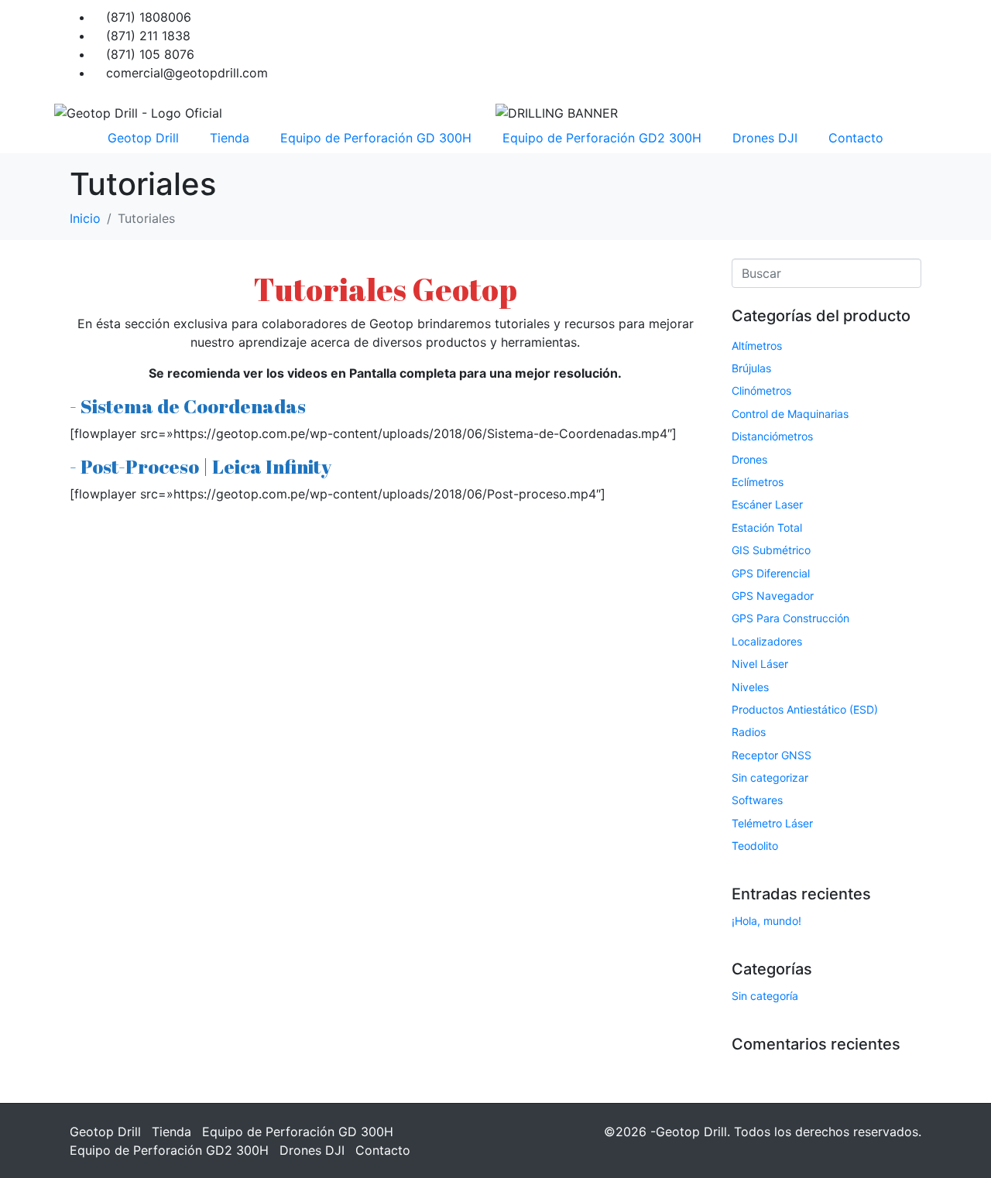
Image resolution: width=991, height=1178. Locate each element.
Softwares (757, 799)
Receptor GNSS (771, 755)
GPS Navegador (773, 595)
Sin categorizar (770, 777)
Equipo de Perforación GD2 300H (601, 138)
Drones (749, 459)
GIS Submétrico (771, 549)
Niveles (750, 686)
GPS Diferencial (771, 573)
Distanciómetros (772, 436)
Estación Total (767, 527)
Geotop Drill (143, 138)
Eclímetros (758, 481)
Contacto (855, 138)
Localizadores (767, 641)
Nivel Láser (760, 663)
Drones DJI (764, 138)
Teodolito (755, 845)
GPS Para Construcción (790, 618)
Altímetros (757, 345)
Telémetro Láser (772, 823)
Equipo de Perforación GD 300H (375, 138)
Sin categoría (765, 995)
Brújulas (751, 368)
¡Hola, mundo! (766, 920)
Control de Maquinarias (790, 413)
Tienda (229, 138)
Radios (749, 731)
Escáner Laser (767, 504)
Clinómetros (761, 390)
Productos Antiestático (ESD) (805, 709)
